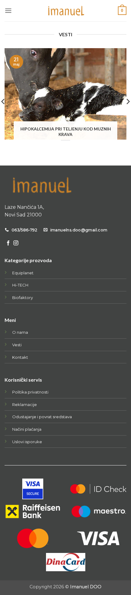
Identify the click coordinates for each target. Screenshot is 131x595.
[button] (8, 10)
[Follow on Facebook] (8, 243)
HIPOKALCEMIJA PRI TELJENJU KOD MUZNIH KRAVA (65, 131)
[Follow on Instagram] (15, 243)
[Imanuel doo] (65, 10)
